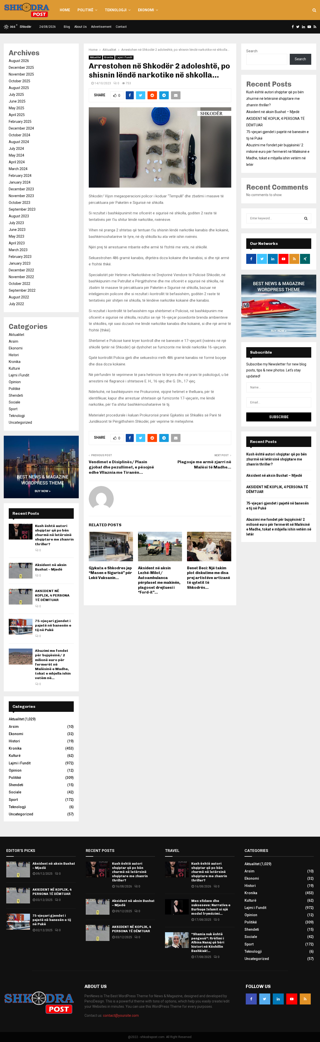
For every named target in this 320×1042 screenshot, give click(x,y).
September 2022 (22, 290)
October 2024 (19, 135)
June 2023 (17, 230)
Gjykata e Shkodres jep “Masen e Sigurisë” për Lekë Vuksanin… (110, 573)
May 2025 (16, 108)
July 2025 (16, 95)
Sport (13, 409)
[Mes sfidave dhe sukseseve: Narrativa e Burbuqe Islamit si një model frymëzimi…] (177, 907)
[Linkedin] (278, 998)
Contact (121, 27)
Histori (14, 355)
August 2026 (19, 61)
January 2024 (19, 182)
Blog (67, 27)
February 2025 (20, 122)
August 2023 (19, 216)
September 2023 (22, 209)
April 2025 (17, 115)
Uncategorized (20, 422)
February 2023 (20, 257)
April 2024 (17, 162)
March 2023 (18, 250)
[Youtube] (291, 998)
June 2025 (17, 101)
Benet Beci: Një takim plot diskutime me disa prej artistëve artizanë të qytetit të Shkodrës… (208, 578)
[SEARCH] (305, 218)
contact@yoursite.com (121, 1015)
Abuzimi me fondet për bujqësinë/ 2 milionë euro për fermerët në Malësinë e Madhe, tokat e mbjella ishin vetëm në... (53, 664)
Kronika (108, 57)
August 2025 (19, 88)
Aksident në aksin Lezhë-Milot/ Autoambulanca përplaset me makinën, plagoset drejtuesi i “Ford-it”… (159, 580)
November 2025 (21, 74)
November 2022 (21, 277)
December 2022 (21, 270)
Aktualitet (95, 57)
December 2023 (21, 189)
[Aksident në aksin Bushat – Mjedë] (20, 571)
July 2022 (16, 304)
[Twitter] (264, 998)
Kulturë (14, 368)
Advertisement (101, 27)
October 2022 (19, 284)
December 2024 (21, 128)
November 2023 (21, 196)
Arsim (13, 341)
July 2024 (16, 149)
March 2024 (18, 169)
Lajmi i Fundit (124, 57)
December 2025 (21, 68)
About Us (80, 27)
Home (65, 10)
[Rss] (305, 998)
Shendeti (16, 395)
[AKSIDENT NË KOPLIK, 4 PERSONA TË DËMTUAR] (20, 597)
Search (252, 51)
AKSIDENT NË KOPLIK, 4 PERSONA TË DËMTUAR (52, 595)
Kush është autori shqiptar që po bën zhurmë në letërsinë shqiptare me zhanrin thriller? (54, 535)
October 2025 (19, 81)
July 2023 (16, 223)
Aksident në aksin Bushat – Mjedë (50, 567)
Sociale (14, 402)
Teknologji (115, 10)
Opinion (15, 382)
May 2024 (16, 155)
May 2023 (16, 236)
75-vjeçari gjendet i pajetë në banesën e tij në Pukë (53, 625)
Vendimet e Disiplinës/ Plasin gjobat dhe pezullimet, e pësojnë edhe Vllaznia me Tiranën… (121, 467)
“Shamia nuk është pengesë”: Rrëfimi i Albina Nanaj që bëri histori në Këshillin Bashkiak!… (207, 942)
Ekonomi (146, 10)
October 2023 (19, 203)
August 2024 (19, 142)
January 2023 (19, 263)
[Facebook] (251, 998)
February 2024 (20, 176)
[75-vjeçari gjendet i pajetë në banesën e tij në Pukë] (20, 627)
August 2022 (19, 297)
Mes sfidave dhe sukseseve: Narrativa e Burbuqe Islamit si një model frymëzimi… (210, 907)
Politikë (85, 10)
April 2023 (17, 243)
